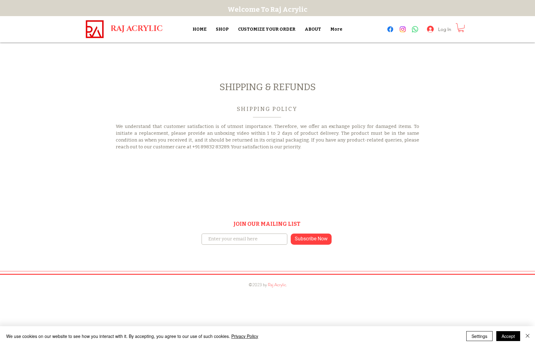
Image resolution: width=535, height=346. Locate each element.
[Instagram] (403, 29)
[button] (461, 27)
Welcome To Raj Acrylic (267, 9)
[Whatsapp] (415, 29)
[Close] (527, 336)
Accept (508, 336)
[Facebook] (390, 29)
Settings (479, 336)
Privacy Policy (244, 336)
